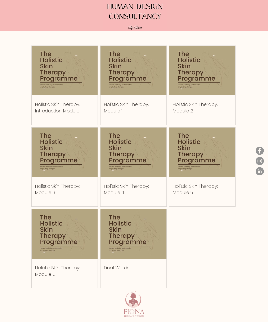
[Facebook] (260, 151)
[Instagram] (260, 161)
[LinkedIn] (260, 171)
